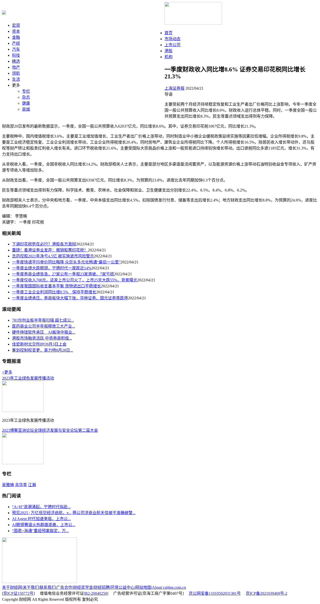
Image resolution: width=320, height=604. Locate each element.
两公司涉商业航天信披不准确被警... (104, 513)
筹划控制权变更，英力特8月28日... (42, 350)
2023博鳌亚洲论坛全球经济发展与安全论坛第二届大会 (50, 430)
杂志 (26, 97)
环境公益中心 (122, 587)
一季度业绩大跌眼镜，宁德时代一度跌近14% (51, 268)
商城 (26, 109)
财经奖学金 (83, 587)
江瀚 (32, 485)
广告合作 (64, 587)
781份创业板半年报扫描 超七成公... (43, 320)
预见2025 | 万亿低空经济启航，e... (42, 513)
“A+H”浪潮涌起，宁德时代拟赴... (41, 507)
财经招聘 (102, 587)
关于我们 (31, 587)
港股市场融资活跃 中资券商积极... (42, 338)
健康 (26, 103)
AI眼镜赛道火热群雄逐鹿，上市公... (43, 525)
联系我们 (48, 587)
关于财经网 (12, 587)
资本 (16, 31)
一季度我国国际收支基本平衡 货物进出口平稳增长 (56, 286)
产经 (16, 43)
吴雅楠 (8, 485)
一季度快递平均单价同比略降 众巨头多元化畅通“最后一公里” (66, 262)
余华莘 (21, 485)
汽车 (16, 49)
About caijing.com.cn (169, 587)
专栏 (26, 91)
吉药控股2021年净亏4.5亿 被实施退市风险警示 (53, 256)
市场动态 (172, 39)
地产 (16, 67)
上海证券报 (174, 88)
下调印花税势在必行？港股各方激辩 (44, 244)
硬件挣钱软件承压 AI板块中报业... (43, 332)
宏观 (16, 25)
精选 (16, 61)
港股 (168, 51)
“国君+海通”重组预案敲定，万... (40, 531)
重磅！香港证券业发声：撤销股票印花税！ (50, 250)
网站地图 (143, 587)
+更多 (7, 372)
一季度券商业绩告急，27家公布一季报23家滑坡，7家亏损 (63, 274)
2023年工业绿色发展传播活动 (28, 378)
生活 (16, 79)
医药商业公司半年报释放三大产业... (43, 326)
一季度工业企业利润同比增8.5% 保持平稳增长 (54, 292)
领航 (16, 73)
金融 (16, 37)
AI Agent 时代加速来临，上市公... (41, 519)
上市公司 (172, 45)
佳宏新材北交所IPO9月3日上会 (39, 344)
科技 (16, 55)
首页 (168, 33)
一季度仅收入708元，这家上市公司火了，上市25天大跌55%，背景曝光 (74, 280)
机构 (168, 57)
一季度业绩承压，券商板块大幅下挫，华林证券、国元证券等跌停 (70, 298)
